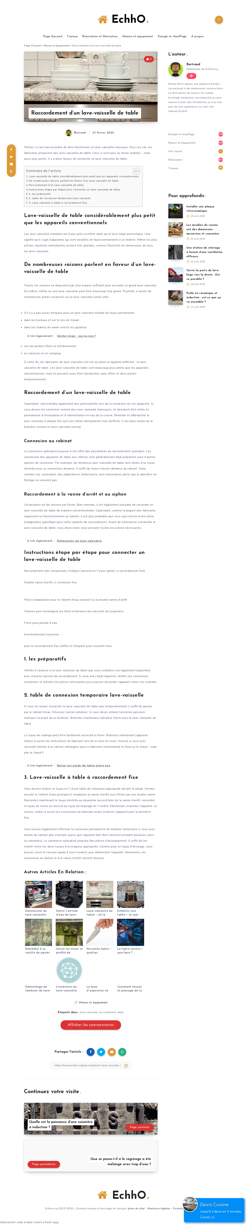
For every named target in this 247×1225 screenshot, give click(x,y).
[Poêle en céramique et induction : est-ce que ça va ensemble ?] (175, 297)
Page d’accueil (52, 36)
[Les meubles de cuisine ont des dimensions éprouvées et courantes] (175, 229)
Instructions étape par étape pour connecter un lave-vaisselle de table (74, 189)
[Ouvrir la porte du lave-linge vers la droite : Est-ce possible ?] (175, 275)
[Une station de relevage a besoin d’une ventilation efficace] (175, 252)
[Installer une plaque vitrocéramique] (175, 211)
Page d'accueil (32, 45)
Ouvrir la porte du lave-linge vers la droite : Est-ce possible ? (203, 275)
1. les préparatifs (40, 194)
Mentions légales (159, 1208)
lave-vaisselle (88, 1012)
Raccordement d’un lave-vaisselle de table (56, 185)
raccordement (107, 1012)
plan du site (136, 1208)
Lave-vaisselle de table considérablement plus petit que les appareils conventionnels (84, 176)
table (120, 1012)
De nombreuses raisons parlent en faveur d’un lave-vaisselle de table (74, 180)
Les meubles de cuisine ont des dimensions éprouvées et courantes (202, 229)
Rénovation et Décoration (100, 36)
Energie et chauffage (172, 36)
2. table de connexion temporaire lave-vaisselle (60, 198)
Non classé (175, 151)
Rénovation (175, 160)
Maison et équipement (137, 36)
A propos (197, 36)
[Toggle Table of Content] (134, 171)
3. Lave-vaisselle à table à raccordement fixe (58, 202)
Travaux (72, 36)
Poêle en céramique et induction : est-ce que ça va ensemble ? (203, 297)
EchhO (127, 20)
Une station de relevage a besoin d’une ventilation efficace (204, 252)
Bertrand (193, 64)
